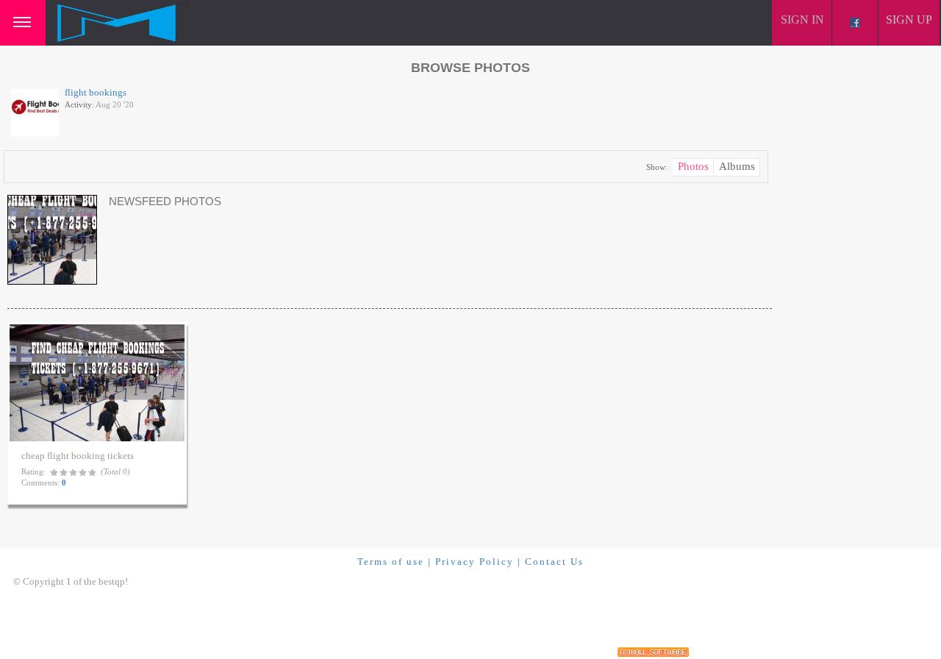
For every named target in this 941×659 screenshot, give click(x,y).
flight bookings (95, 92)
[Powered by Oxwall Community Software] (653, 652)
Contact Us (554, 561)
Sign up (909, 19)
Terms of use (390, 561)
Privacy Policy (474, 561)
